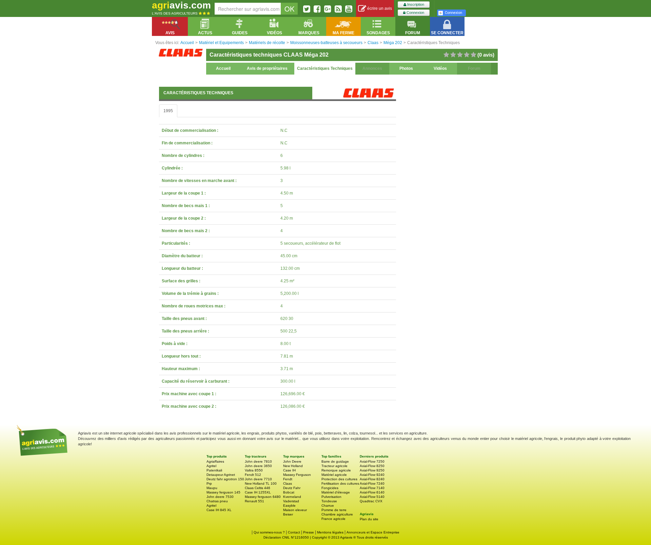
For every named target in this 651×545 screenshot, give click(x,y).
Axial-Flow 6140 (372, 492)
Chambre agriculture (337, 514)
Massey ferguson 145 (223, 492)
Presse (308, 532)
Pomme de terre (334, 510)
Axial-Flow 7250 (372, 461)
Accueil (223, 68)
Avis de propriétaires (267, 68)
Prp (209, 483)
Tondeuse (329, 501)
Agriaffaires (215, 461)
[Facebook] (317, 9)
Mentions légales (330, 532)
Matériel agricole (334, 475)
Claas (287, 483)
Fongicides (329, 488)
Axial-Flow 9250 (372, 470)
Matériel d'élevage (335, 492)
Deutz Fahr (291, 488)
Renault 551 (254, 501)
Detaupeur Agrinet (220, 475)
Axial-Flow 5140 (372, 497)
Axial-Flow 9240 (372, 475)
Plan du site (369, 519)
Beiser (288, 514)
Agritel (211, 466)
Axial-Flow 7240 (372, 483)
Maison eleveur (295, 510)
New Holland (293, 466)
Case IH (289, 470)
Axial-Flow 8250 (372, 466)
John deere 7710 (258, 479)
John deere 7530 (220, 497)
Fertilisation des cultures (340, 483)
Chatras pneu (217, 501)
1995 (168, 110)
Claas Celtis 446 (257, 488)
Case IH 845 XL (219, 510)
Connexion (415, 13)
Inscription (415, 4)
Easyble (289, 505)
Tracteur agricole (334, 466)
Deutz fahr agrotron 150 (225, 479)
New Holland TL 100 (261, 483)
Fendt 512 (253, 475)
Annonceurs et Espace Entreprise (373, 532)
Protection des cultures (339, 479)
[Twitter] (306, 9)
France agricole (333, 519)
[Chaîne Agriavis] (348, 9)
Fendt (287, 479)
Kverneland (292, 497)
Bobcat (288, 492)
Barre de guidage (335, 461)
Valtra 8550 (254, 470)
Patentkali (214, 470)
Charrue (327, 505)
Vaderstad (291, 501)
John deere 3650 (258, 466)
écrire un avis (379, 8)
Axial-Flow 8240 (372, 479)
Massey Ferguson (297, 475)
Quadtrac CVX (371, 501)
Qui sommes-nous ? (269, 532)
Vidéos (440, 68)
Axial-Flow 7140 (372, 488)
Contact (294, 532)
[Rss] (338, 9)
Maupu (211, 488)
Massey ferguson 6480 (263, 497)
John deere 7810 (258, 461)
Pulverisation (331, 497)
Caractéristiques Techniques (325, 68)
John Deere (292, 461)
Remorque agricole (336, 470)
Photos (406, 68)
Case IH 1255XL (258, 492)
